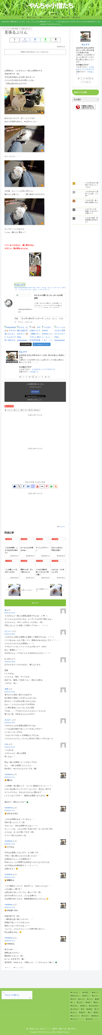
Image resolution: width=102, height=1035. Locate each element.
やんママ (23, 352)
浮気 (31, 410)
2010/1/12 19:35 (9, 722)
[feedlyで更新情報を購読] (45, 376)
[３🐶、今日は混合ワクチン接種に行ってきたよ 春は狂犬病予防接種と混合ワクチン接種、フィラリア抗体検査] (35, 333)
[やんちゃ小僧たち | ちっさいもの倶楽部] (23, 298)
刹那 (6, 689)
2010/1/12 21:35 (9, 877)
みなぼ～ (8, 720)
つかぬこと (34, 372)
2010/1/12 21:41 (9, 941)
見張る (38, 410)
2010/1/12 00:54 (9, 634)
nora (6, 744)
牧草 (55, 1029)
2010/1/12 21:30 (9, 844)
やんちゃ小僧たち (12, 995)
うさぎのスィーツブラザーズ (43, 369)
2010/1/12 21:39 (9, 907)
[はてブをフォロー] (29, 376)
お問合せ (73, 1029)
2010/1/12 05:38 (9, 661)
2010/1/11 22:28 (9, 613)
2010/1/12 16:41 (9, 692)
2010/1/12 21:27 (9, 810)
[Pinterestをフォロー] (42, 376)
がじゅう (8, 631)
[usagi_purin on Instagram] (8, 303)
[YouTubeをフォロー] (36, 376)
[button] (56, 40)
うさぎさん (10, 410)
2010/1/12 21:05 (9, 747)
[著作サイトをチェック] (20, 376)
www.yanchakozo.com (25, 310)
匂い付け (24, 410)
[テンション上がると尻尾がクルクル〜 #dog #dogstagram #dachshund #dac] (60, 333)
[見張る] (24, 212)
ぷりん (17, 410)
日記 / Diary (35, 1029)
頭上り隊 (63, 1029)
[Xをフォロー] (23, 376)
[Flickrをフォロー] (39, 376)
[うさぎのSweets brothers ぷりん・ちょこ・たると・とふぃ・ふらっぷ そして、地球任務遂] (47, 333)
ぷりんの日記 (9, 406)
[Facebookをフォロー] (26, 376)
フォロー (36, 391)
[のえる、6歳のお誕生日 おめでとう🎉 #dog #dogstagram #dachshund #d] (22, 333)
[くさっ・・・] (24, 174)
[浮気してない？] (24, 139)
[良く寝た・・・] (24, 101)
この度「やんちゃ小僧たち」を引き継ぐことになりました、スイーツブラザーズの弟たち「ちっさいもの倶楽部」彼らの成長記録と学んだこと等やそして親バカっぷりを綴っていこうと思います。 (48, 305)
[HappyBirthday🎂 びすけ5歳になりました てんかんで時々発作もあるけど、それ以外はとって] (10, 333)
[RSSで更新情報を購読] (49, 376)
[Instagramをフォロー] (33, 376)
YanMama (8, 774)
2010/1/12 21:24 (9, 777)
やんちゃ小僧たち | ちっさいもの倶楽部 (48, 296)
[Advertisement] (35, 62)
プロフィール (46, 1029)
